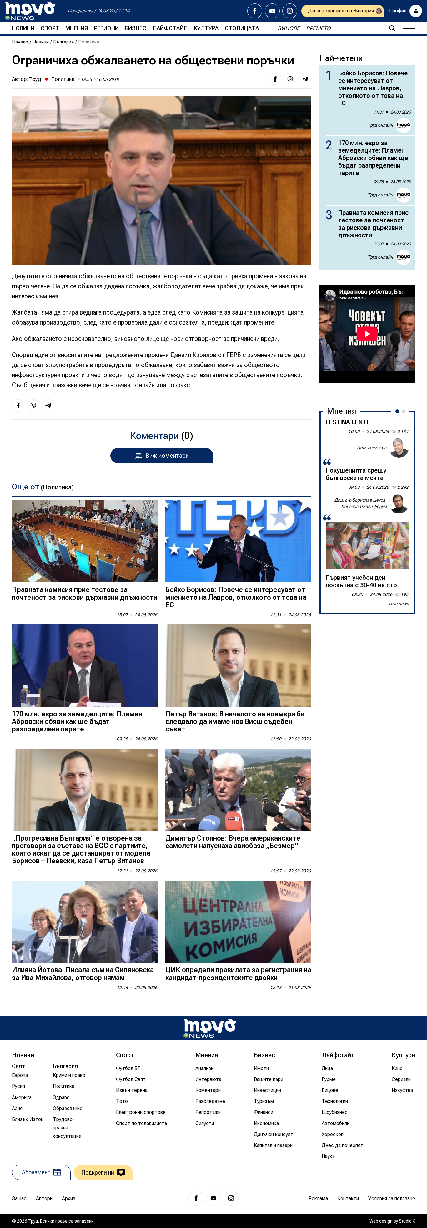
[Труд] (209, 1028)
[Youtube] (272, 10)
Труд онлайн (380, 125)
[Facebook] (254, 10)
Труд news (398, 603)
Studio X (407, 1221)
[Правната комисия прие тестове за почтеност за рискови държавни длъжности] (85, 541)
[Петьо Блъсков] (399, 448)
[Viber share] (290, 79)
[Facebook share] (275, 79)
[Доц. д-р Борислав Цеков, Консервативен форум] (399, 503)
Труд (35, 79)
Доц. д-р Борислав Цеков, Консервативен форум (360, 503)
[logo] (30, 11)
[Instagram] (289, 10)
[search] (392, 28)
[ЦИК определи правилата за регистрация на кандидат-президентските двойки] (238, 922)
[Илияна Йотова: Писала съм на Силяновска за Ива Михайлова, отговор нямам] (85, 922)
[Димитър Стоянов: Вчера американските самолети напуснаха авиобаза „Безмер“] (238, 790)
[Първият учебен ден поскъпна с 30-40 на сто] (367, 545)
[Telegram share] (305, 79)
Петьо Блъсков (372, 447)
